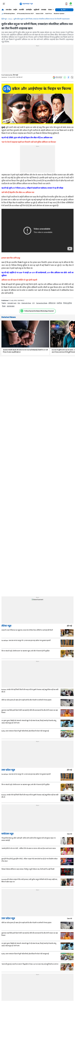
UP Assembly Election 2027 (25, 14)
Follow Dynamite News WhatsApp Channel (39, 311)
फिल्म (4, 306)
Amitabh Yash (12, 303)
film (19, 303)
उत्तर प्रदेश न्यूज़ (8, 770)
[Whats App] (64, 77)
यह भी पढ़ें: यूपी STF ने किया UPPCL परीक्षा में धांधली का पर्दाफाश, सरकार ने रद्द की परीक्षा (32, 188)
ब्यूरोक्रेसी (36, 10)
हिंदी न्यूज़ (4, 19)
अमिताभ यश (51, 303)
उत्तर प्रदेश (8, 10)
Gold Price (48, 14)
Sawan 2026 (39, 14)
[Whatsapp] (21, 310)
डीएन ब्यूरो (15, 75)
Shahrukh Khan (26, 303)
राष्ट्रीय (15, 10)
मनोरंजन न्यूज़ (7, 834)
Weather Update (59, 14)
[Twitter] (72, 77)
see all (69, 834)
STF (33, 303)
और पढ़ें (69, 626)
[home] (3, 9)
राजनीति (21, 10)
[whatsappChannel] (70, 4)
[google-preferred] (57, 77)
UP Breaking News (9, 14)
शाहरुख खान (10, 306)
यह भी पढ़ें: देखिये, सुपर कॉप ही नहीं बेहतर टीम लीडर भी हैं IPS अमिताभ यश (26, 137)
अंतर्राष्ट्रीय (29, 10)
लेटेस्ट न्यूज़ (6, 626)
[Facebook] (68, 77)
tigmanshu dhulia (41, 303)
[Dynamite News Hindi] (26, 4)
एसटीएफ (59, 303)
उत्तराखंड (43, 10)
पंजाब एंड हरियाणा (53, 10)
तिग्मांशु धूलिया (67, 303)
